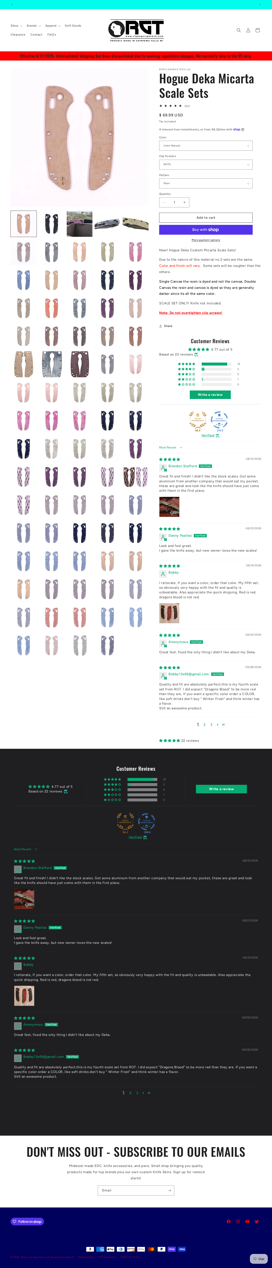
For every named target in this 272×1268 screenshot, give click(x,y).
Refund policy (87, 1257)
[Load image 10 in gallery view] (136, 252)
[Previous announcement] (12, 4)
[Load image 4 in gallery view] (107, 224)
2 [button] (205, 725)
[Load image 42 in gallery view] (52, 449)
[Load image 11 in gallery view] (24, 280)
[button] (16, 25)
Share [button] (168, 326)
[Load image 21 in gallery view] (24, 336)
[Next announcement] (260, 4)
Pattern (164, 175)
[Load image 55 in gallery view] (136, 505)
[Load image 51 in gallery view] (24, 505)
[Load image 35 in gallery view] (136, 392)
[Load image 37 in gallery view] (52, 421)
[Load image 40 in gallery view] (136, 421)
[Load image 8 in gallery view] (80, 252)
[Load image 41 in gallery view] (24, 449)
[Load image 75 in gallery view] (136, 617)
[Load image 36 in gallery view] (24, 421)
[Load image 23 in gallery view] (80, 336)
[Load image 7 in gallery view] (52, 252)
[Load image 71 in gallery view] (24, 617)
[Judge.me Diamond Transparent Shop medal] (219, 419)
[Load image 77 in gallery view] (52, 645)
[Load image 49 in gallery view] (107, 477)
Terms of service (130, 1257)
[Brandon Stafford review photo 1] (169, 507)
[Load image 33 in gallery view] (80, 392)
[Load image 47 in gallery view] (52, 477)
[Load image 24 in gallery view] (107, 336)
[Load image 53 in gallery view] (80, 505)
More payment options (206, 240)
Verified (207, 436)
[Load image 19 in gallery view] (107, 308)
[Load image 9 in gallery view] (107, 252)
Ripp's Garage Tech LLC (35, 1257)
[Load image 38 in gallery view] (80, 421)
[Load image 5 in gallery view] (136, 224)
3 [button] (211, 725)
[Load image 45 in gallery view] (136, 449)
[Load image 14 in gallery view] (107, 280)
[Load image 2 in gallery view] (52, 224)
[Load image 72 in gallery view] (52, 617)
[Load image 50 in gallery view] (136, 477)
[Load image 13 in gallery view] (80, 280)
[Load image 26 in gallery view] (24, 364)
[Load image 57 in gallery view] (52, 533)
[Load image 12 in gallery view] (52, 280)
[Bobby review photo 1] (169, 613)
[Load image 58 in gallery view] (80, 533)
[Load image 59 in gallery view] (107, 533)
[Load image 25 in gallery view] (136, 336)
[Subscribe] (169, 1191)
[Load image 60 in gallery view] (136, 533)
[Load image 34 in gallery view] (107, 392)
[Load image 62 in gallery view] (52, 561)
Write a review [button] (210, 395)
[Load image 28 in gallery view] (80, 364)
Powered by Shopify (63, 1257)
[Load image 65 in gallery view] (136, 561)
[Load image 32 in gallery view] (52, 392)
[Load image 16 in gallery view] (24, 308)
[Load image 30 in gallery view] (136, 364)
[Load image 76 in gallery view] (24, 645)
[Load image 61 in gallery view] (24, 561)
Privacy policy (108, 1257)
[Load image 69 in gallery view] (107, 589)
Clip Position (167, 156)
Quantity (165, 193)
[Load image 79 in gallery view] (107, 645)
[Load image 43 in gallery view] (80, 449)
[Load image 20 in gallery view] (136, 308)
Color (163, 137)
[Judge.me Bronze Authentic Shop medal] (197, 419)
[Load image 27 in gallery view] (52, 364)
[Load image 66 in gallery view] (24, 589)
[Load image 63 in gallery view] (80, 561)
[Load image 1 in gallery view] (24, 224)
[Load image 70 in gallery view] (136, 589)
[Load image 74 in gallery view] (107, 617)
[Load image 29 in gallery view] (107, 364)
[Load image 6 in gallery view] (24, 252)
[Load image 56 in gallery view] (24, 533)
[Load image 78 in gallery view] (80, 645)
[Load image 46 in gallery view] (24, 477)
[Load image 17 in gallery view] (52, 308)
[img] (169, 460)
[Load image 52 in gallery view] (52, 505)
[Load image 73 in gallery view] (80, 617)
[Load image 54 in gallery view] (107, 505)
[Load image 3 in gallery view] (80, 224)
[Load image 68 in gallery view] (80, 589)
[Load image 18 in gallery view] (80, 308)
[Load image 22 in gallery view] (52, 336)
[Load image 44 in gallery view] (107, 449)
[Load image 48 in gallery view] (80, 477)
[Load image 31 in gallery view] (24, 392)
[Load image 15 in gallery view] (136, 280)
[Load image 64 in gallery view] (107, 561)
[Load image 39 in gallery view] (107, 421)
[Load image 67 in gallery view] (52, 589)
